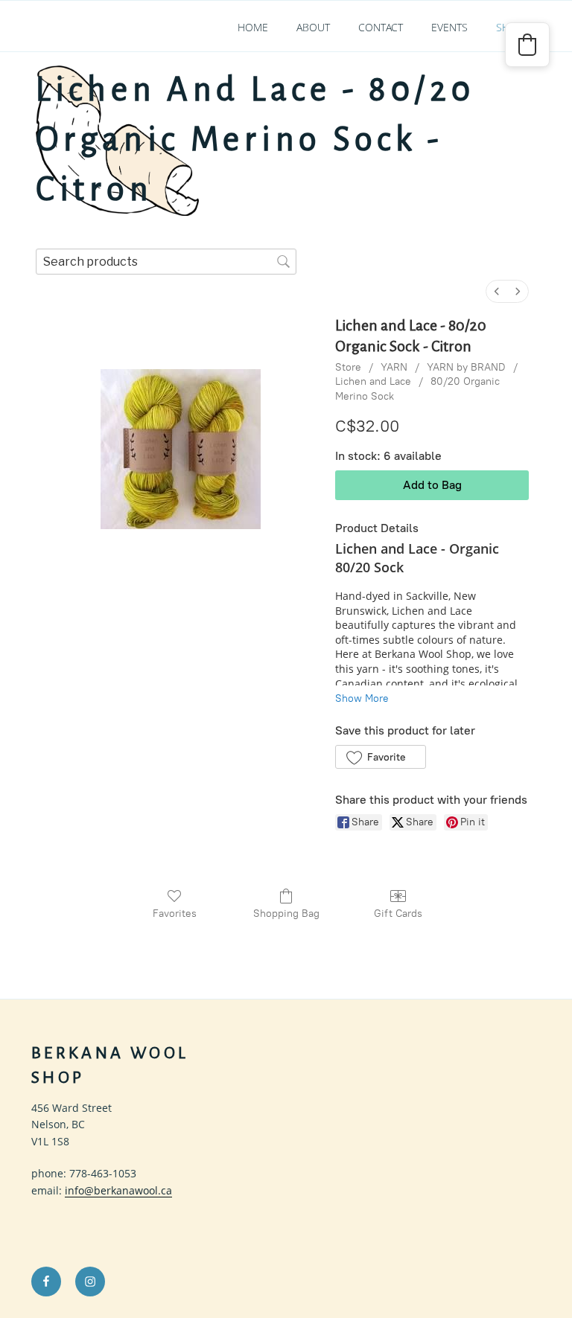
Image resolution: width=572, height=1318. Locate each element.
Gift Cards (398, 913)
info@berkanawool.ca (118, 1190)
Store (348, 367)
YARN (394, 367)
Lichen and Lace (373, 381)
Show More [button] (362, 698)
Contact (380, 27)
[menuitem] (496, 291)
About (313, 27)
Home (253, 27)
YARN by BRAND (466, 367)
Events (449, 27)
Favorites (175, 913)
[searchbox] (166, 262)
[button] (380, 757)
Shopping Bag (286, 913)
